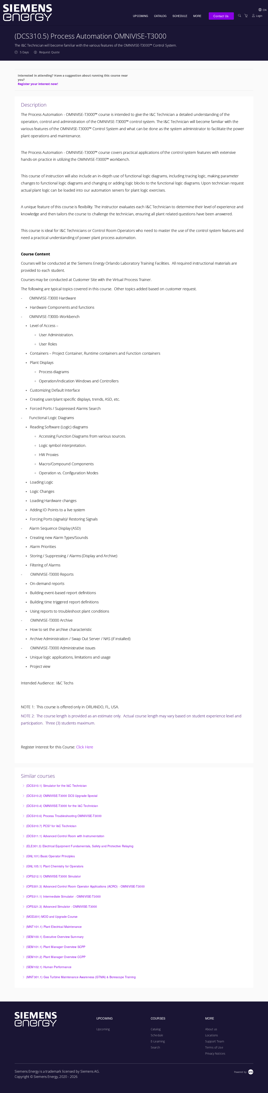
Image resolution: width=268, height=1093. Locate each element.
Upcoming (140, 16)
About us (211, 1029)
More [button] (197, 16)
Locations (211, 1035)
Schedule (180, 16)
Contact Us (220, 16)
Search (155, 1047)
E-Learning (158, 1041)
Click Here (84, 746)
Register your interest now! (38, 84)
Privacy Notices (215, 1053)
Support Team (214, 1041)
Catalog (160, 16)
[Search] (239, 15)
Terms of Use (214, 1047)
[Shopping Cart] (246, 16)
